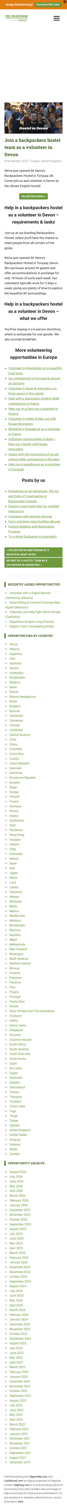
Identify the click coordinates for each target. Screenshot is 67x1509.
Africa (13, 644)
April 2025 (16, 1248)
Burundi (14, 711)
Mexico (14, 911)
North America (18, 959)
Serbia (13, 1020)
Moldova (15, 920)
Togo (12, 1111)
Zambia (14, 1154)
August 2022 (17, 1400)
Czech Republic (19, 763)
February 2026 (18, 1200)
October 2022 (18, 1391)
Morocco (15, 930)
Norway (14, 968)
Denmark (15, 768)
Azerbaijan (16, 673)
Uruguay (14, 1139)
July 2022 (16, 1405)
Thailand (15, 1101)
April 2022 (16, 1419)
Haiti (12, 825)
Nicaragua (16, 954)
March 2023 (17, 1367)
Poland (14, 992)
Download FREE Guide (48, 4)
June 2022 (16, 1410)
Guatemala (16, 820)
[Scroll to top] (61, 1503)
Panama (15, 982)
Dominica (15, 773)
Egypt (13, 787)
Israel (13, 863)
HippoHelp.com (38, 1476)
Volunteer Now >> (33, 196)
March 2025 (17, 1253)
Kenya (13, 877)
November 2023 (19, 1329)
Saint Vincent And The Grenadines (31, 1011)
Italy (12, 868)
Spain (13, 1063)
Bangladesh (17, 677)
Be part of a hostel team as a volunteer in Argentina (26, 562)
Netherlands (17, 944)
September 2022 (20, 1396)
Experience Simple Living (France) (31, 621)
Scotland (15, 1016)
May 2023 (16, 1357)
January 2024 (18, 1319)
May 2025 (16, 1243)
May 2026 (16, 1186)
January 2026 (18, 1205)
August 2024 (17, 1286)
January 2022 (18, 1434)
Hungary (15, 839)
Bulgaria (14, 706)
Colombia (15, 749)
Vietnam (14, 1144)
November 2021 (19, 1443)
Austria (14, 668)
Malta (13, 906)
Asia (12, 658)
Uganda (14, 1125)
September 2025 (20, 1224)
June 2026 (16, 1181)
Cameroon (16, 720)
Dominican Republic (22, 777)
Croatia (14, 758)
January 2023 (18, 1377)
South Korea (17, 1058)
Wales (13, 1149)
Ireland (13, 858)
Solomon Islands (20, 1039)
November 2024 (19, 1272)
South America (19, 1049)
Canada (14, 725)
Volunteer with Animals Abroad (30, 516)
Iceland (14, 844)
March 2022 (17, 1424)
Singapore (16, 1030)
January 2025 (18, 1262)
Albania (14, 649)
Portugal (15, 996)
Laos (12, 882)
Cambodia (16, 715)
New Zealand (18, 949)
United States (18, 1135)
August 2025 (17, 1229)
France (13, 801)
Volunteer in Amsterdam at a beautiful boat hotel (28, 552)
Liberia (13, 887)
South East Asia (19, 1054)
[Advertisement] (33, 62)
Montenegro (17, 925)
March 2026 (17, 1195)
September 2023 (20, 1338)
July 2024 (16, 1291)
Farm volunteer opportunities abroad (34, 521)
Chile (12, 739)
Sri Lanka (15, 1068)
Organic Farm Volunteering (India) (31, 626)
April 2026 (16, 1191)
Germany (15, 806)
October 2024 (18, 1276)
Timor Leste (17, 1106)
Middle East (17, 916)
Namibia (15, 935)
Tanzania (15, 1097)
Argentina (15, 654)
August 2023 (17, 1343)
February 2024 (18, 1315)
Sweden (14, 1082)
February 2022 (18, 1429)
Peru (12, 987)
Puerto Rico (17, 1001)
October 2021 (18, 1448)
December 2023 (19, 1324)
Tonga (13, 1116)
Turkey (13, 1120)
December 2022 (19, 1381)
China (13, 744)
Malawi (14, 897)
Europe (34, 161)
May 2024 (16, 1300)
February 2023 (18, 1372)
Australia (15, 663)
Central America (19, 735)
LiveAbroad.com (13, 1480)
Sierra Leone (17, 1025)
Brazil (13, 701)
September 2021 (20, 1453)
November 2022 (19, 1386)
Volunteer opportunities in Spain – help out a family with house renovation (32, 444)
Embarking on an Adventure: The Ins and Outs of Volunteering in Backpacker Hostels (33, 496)
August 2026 (17, 1172)
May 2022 (16, 1415)
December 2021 (19, 1438)
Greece (13, 816)
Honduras (15, 830)
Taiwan (14, 1092)
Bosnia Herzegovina (22, 696)
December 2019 (19, 1462)
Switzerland (17, 1087)
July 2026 (16, 1176)
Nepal (13, 939)
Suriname (15, 1077)
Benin (13, 687)
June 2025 (16, 1238)
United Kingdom (51, 161)
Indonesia (15, 854)
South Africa (17, 1044)
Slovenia (15, 1035)
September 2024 (20, 1281)
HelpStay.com (22, 1485)
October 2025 (18, 1219)
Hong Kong (16, 835)
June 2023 (16, 1353)
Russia (13, 1006)
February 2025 (18, 1257)
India (12, 849)
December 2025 (19, 1210)
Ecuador (14, 782)
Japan (13, 873)
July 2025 (16, 1234)
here (20, 1501)
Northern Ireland (20, 963)
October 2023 (18, 1334)
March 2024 (17, 1310)
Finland (14, 796)
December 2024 (19, 1267)
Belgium (14, 682)
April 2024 (16, 1305)
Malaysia (15, 901)
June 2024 (16, 1295)
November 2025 (19, 1214)
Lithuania (15, 892)
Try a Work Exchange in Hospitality (32, 536)
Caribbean (16, 730)
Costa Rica (16, 754)
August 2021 (17, 1457)
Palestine (15, 978)
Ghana (13, 811)
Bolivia (13, 692)
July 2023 (16, 1348)
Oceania (14, 973)
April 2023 (16, 1362)
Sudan (13, 1073)
